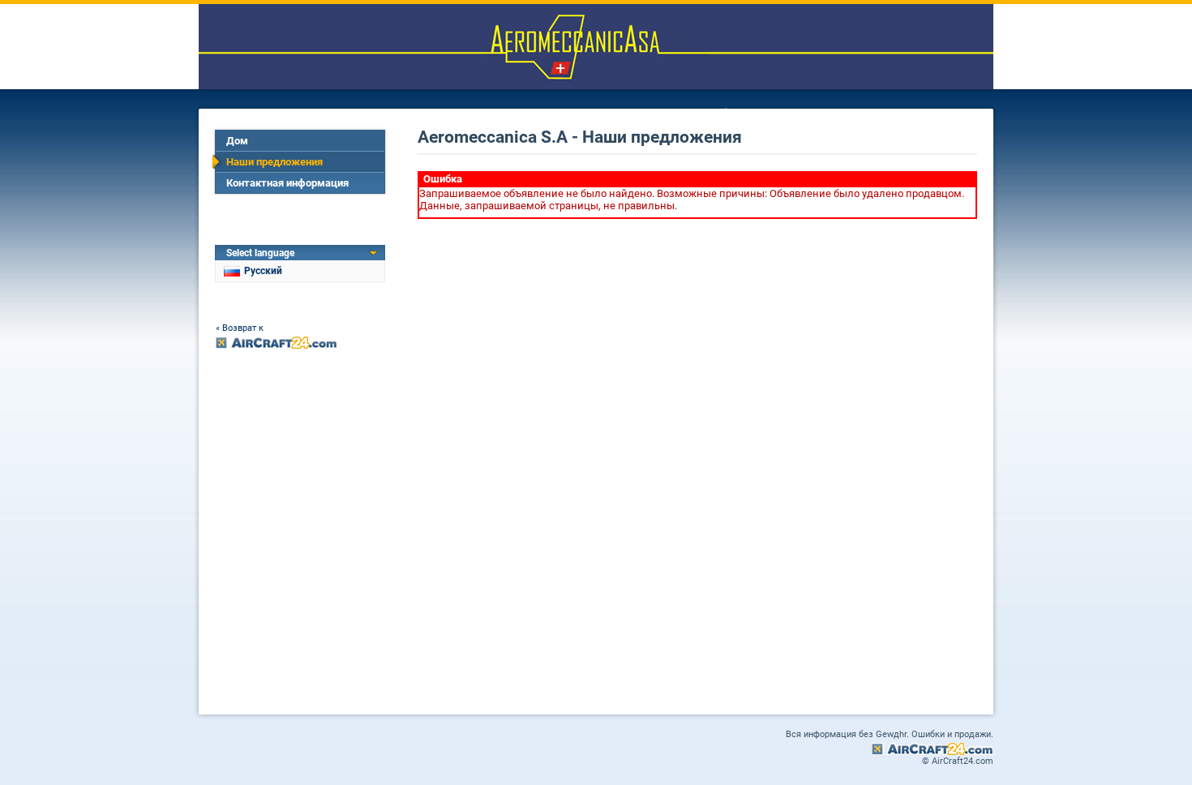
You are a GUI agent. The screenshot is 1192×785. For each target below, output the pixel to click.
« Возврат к (240, 328)
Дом (237, 141)
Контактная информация (287, 183)
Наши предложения (274, 162)
